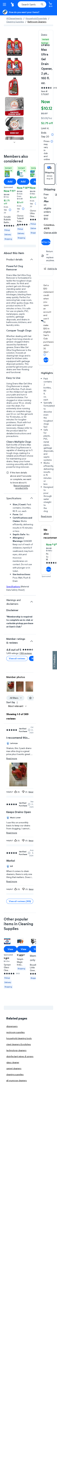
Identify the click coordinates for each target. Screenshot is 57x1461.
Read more (46, 516)
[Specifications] (31, 498)
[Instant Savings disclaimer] (10, 209)
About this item (14, 253)
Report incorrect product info (22, 487)
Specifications (13, 586)
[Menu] (5, 4)
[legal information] (52, 141)
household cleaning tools (19, 1038)
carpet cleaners (13, 1068)
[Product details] (31, 259)
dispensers (12, 1026)
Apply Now (45, 359)
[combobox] (32, 4)
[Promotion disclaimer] (52, 134)
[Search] (42, 4)
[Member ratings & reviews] (31, 639)
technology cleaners (16, 1050)
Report (31, 791)
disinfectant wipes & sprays (19, 1056)
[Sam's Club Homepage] (12, 4)
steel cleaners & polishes (18, 1044)
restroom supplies (15, 1032)
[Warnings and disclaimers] (31, 601)
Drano (44, 34)
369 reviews (26, 653)
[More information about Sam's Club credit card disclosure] (44, 354)
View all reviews (17, 658)
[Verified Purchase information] (29, 730)
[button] (10, 686)
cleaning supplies (15, 1074)
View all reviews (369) (20, 901)
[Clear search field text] (38, 4)
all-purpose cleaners (16, 1080)
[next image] (14, 142)
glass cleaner (12, 1062)
